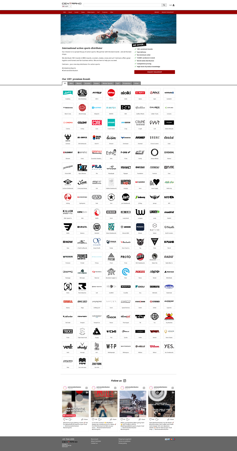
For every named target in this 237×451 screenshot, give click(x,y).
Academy (67, 99)
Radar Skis (154, 263)
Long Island (126, 218)
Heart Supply (154, 188)
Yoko (68, 367)
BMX (64, 12)
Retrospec (82, 278)
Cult (155, 129)
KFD (169, 203)
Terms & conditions (124, 441)
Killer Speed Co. (68, 218)
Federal (169, 158)
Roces (140, 278)
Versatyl (82, 352)
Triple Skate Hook (82, 337)
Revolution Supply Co (111, 278)
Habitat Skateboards (111, 188)
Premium (68, 263)
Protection (104, 12)
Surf (98, 12)
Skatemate (169, 293)
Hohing (68, 203)
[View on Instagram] (86, 388)
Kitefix (96, 218)
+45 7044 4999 (68, 439)
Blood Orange (82, 114)
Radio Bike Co (169, 263)
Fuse (169, 173)
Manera (82, 233)
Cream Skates (111, 129)
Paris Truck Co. (126, 248)
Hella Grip (169, 188)
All (65, 83)
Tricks (67, 337)
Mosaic (140, 233)
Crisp (125, 129)
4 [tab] (121, 42)
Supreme (169, 308)
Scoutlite (125, 293)
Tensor (111, 322)
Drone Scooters (155, 143)
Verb (68, 352)
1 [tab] (113, 42)
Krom (111, 218)
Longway (140, 218)
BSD (126, 114)
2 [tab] (116, 42)
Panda (111, 248)
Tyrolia (125, 337)
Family (140, 158)
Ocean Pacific (96, 248)
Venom (154, 337)
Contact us (94, 443)
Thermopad (126, 322)
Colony (82, 129)
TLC (155, 322)
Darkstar (68, 143)
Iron (111, 203)
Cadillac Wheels (140, 114)
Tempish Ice (97, 322)
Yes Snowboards (169, 352)
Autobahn (169, 99)
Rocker (154, 278)
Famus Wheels (154, 158)
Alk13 (96, 99)
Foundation (140, 173)
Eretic (82, 158)
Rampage (67, 278)
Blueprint (96, 114)
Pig (140, 248)
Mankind (97, 233)
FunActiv (154, 173)
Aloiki (125, 99)
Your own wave (82, 367)
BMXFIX (111, 114)
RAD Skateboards (140, 263)
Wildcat (140, 352)
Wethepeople (111, 352)
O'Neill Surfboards (82, 248)
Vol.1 (97, 352)
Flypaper (125, 173)
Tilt (140, 322)
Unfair (140, 337)
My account (94, 439)
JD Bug (140, 203)
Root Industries (82, 293)
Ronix (67, 293)
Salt (97, 293)
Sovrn (111, 308)
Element (68, 158)
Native (154, 233)
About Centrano (96, 441)
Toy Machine (169, 322)
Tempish (82, 322)
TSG (111, 337)
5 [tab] (124, 42)
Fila (97, 173)
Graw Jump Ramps (82, 188)
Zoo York (97, 367)
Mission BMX (125, 233)
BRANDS (157, 12)
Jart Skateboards (125, 203)
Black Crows (68, 114)
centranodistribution (74, 387)
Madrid (169, 218)
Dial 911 (97, 143)
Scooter (77, 12)
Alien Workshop (82, 99)
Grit (97, 188)
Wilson (154, 352)
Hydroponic (82, 203)
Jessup (154, 203)
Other (111, 12)
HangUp (126, 188)
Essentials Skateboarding (97, 158)
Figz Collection (82, 173)
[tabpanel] (118, 29)
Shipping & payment (124, 439)
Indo (97, 203)
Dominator (125, 143)
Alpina (140, 99)
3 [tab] (118, 42)
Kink (82, 218)
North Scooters (169, 233)
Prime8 (82, 263)
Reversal (97, 278)
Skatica (68, 308)
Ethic (111, 158)
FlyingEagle (111, 173)
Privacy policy (122, 443)
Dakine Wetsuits (169, 129)
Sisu (140, 293)
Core (97, 129)
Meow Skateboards (111, 233)
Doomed (140, 143)
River (125, 278)
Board (70, 12)
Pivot (154, 248)
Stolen (140, 308)
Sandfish (111, 293)
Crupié (140, 129)
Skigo (82, 308)
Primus (97, 263)
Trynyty (97, 337)
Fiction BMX (68, 173)
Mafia (67, 233)
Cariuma (169, 114)
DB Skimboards (82, 143)
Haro (140, 188)
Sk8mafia (154, 293)
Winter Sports (91, 12)
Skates (83, 12)
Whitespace (126, 352)
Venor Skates (169, 337)
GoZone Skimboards (68, 188)
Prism (111, 263)
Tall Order (67, 322)
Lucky (154, 218)
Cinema (68, 129)
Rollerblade (169, 278)
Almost (111, 99)
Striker (154, 308)
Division (111, 143)
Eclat (169, 143)
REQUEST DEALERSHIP (168, 12)
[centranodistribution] (65, 388)
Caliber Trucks (154, 114)
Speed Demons (126, 308)
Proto (125, 263)
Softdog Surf (97, 308)
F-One (125, 158)
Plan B (169, 248)
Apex (154, 99)
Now (68, 248)
